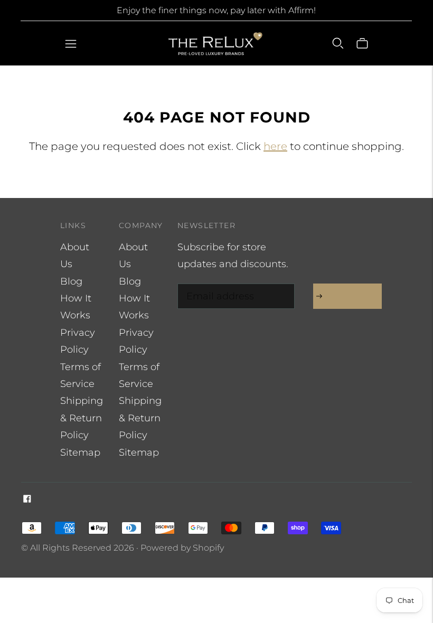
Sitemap (80, 452)
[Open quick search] (338, 43)
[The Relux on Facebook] (27, 499)
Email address (217, 285)
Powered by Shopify (182, 548)
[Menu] (70, 43)
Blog (71, 281)
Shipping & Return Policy (81, 418)
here (275, 146)
